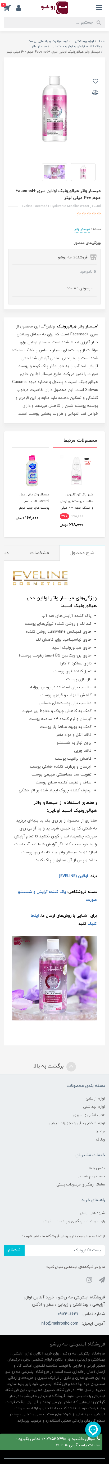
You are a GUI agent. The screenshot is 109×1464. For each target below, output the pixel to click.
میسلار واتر (82, 229)
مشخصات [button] (39, 553)
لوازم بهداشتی (94, 1106)
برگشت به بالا (49, 1066)
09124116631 (68, 1314)
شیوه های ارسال (92, 1213)
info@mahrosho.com (59, 1323)
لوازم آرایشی (95, 1098)
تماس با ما (97, 1168)
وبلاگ (100, 1139)
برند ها (100, 1131)
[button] (10, 7)
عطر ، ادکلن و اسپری (89, 1115)
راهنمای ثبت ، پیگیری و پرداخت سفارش (74, 1221)
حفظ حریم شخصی (90, 1176)
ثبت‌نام (14, 1250)
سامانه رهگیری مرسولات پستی (80, 1184)
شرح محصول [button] (82, 553)
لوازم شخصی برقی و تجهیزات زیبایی (77, 1123)
